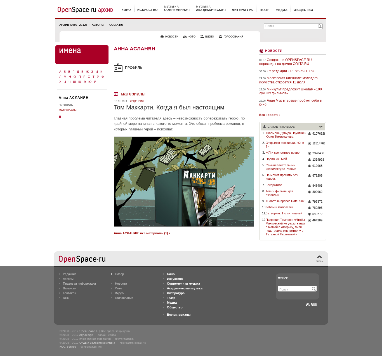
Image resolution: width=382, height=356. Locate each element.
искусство (147, 9)
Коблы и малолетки (279, 207)
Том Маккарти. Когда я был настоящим (169, 107)
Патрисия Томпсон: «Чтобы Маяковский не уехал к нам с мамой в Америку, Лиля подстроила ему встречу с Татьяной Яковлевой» (285, 227)
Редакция (69, 274)
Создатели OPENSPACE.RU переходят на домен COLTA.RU (285, 62)
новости (171, 36)
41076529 (318, 133)
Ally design (86, 334)
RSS (66, 297)
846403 (317, 185)
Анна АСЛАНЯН (74, 98)
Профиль (66, 105)
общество (303, 9)
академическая (211, 9)
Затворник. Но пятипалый (284, 213)
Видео (119, 293)
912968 (317, 165)
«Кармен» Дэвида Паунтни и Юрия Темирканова (286, 134)
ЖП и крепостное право (283, 152)
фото (191, 36)
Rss (314, 304)
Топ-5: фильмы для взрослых (279, 192)
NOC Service (68, 346)
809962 (317, 191)
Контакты (69, 293)
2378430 (318, 153)
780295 (317, 207)
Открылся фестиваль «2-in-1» (285, 144)
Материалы (68, 110)
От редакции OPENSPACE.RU (290, 71)
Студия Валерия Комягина (97, 342)
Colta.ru (116, 24)
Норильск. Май (276, 159)
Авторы (98, 24)
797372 (317, 201)
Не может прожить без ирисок (282, 176)
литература (242, 9)
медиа (281, 9)
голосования (233, 36)
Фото (118, 288)
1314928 (318, 159)
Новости (273, 50)
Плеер (119, 274)
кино (126, 9)
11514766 (318, 143)
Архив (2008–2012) (73, 24)
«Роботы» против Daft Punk (285, 201)
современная (177, 9)
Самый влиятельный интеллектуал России (281, 166)
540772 (317, 214)
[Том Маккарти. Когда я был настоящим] (184, 227)
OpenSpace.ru (88, 330)
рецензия (137, 101)
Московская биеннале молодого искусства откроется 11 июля (288, 80)
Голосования (124, 297)
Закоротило (274, 185)
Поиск (283, 278)
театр (264, 9)
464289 (317, 220)
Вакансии (69, 288)
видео (209, 36)
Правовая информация (79, 283)
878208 (317, 175)
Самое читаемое (281, 126)
